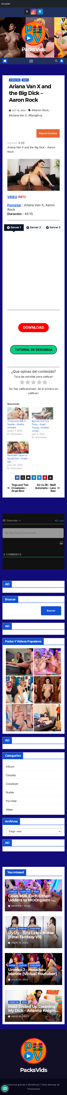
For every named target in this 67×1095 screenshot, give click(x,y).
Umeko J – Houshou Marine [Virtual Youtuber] (32, 971)
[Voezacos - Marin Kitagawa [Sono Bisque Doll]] (19, 717)
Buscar (10, 599)
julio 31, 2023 (19, 942)
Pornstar (15, 80)
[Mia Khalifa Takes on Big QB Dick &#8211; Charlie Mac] (18, 448)
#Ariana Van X (18, 115)
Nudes (10, 792)
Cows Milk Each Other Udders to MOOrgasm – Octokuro (30, 900)
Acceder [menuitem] (5, 3)
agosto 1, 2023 (20, 906)
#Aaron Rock (40, 110)
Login (61, 520)
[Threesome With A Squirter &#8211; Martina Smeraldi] (18, 413)
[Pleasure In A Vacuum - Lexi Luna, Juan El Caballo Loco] (47, 717)
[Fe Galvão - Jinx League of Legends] (19, 689)
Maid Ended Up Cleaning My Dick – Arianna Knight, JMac (32, 1010)
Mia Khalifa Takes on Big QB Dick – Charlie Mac (17, 458)
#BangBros (35, 115)
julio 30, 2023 (20, 1016)
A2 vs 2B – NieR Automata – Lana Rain (45, 488)
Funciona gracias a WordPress (24, 1084)
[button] (56, 60)
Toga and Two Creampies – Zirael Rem (19, 488)
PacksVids (33, 49)
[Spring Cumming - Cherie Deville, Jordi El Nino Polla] (19, 662)
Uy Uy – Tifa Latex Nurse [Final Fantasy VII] (31, 934)
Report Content (48, 133)
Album (10, 766)
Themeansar (33, 1089)
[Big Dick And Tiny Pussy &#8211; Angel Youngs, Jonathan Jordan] (42, 413)
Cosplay (11, 775)
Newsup (52, 1084)
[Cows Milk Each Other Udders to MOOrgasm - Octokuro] (47, 662)
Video (25, 80)
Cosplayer (12, 783)
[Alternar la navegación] (31, 61)
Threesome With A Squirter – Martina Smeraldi (16, 424)
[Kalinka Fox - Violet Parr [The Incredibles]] (47, 689)
